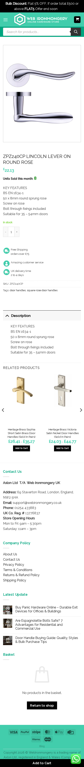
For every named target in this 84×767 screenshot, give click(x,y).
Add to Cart (42, 763)
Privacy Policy (13, 565)
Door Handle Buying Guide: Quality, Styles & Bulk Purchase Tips (46, 640)
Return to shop (42, 705)
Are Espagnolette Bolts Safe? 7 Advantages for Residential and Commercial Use (39, 624)
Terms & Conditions (17, 570)
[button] (5, 20)
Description (21, 315)
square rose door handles (42, 290)
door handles (18, 290)
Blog (42, 746)
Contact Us (11, 559)
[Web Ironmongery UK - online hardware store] (41, 19)
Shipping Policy (14, 580)
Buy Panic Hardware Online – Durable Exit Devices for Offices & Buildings (46, 609)
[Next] (80, 418)
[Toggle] (7, 315)
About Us (10, 554)
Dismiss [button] (64, 9)
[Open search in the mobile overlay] (42, 32)
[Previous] (3, 418)
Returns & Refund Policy (21, 575)
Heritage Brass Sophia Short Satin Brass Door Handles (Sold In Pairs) (21, 433)
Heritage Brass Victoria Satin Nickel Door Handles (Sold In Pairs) (62, 433)
